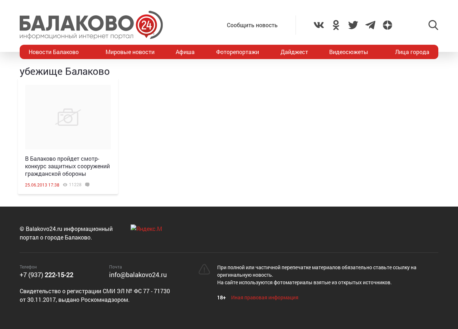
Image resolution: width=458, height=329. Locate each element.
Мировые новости (130, 51)
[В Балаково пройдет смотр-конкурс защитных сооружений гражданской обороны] (68, 117)
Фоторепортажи (237, 51)
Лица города (412, 51)
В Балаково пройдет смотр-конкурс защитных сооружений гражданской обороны (67, 166)
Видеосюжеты (348, 51)
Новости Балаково (54, 51)
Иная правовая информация (264, 297)
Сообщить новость (252, 25)
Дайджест (294, 51)
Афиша (185, 51)
